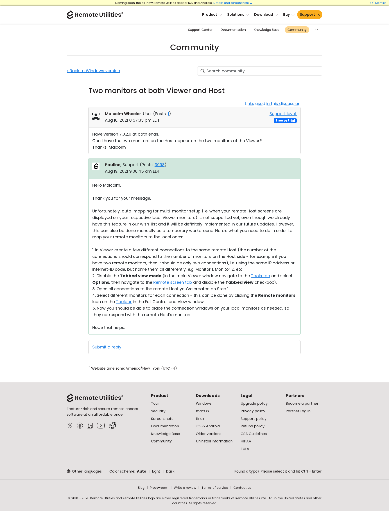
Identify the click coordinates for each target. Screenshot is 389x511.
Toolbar (124, 301)
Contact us (242, 487)
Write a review (185, 487)
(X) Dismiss (378, 3)
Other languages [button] (86, 471)
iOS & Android (208, 426)
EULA (245, 448)
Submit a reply (106, 347)
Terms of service (214, 487)
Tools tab (260, 276)
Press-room (159, 487)
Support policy (254, 418)
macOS (202, 411)
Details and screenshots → (232, 3)
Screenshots (162, 418)
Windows (204, 403)
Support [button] (307, 14)
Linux (200, 418)
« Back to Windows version (93, 71)
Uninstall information (214, 441)
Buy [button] (286, 14)
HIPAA (246, 441)
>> (316, 29)
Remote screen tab (172, 282)
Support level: (283, 113)
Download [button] (263, 14)
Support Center (200, 29)
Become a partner (302, 403)
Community (297, 29)
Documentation (233, 29)
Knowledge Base (266, 29)
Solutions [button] (235, 14)
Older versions (208, 433)
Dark (170, 471)
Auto (141, 471)
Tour (155, 403)
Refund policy (253, 426)
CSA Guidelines (254, 433)
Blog (141, 487)
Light (156, 471)
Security (158, 411)
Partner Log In (298, 411)
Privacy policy (253, 411)
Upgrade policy (254, 403)
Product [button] (209, 14)
